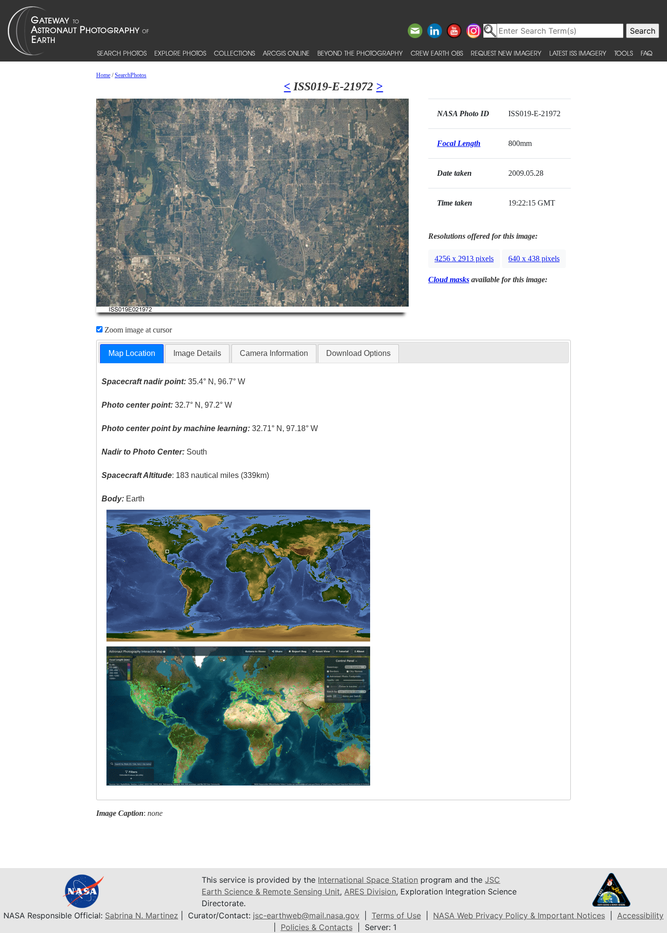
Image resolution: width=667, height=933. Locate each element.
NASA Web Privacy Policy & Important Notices (519, 915)
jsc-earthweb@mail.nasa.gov (306, 915)
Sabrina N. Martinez (141, 915)
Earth (123, 499)
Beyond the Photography (360, 53)
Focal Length (458, 143)
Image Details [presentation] (197, 353)
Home (103, 75)
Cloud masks (448, 279)
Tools (623, 53)
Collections (234, 53)
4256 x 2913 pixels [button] (464, 258)
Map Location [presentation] (131, 353)
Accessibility (640, 915)
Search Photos (121, 53)
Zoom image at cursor (137, 330)
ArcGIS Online (286, 53)
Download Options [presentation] (358, 353)
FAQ (646, 53)
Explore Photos (180, 53)
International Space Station (368, 880)
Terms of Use (396, 915)
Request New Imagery (506, 53)
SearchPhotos (130, 75)
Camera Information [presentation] (274, 353)
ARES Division (370, 891)
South (154, 452)
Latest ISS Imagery (577, 53)
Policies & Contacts (317, 927)
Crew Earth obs (437, 53)
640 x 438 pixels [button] (534, 258)
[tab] (132, 353)
